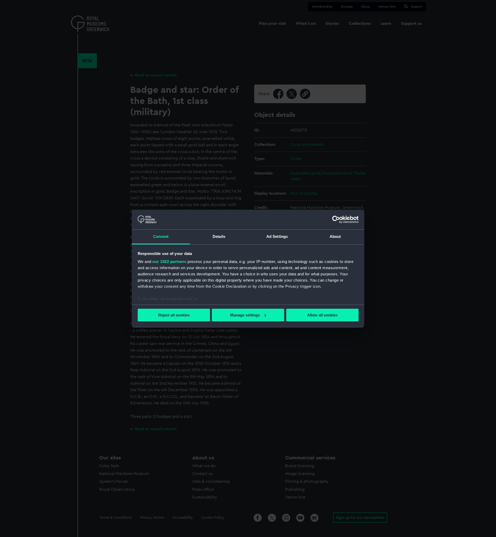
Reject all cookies (174, 315)
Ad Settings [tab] (277, 236)
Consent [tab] (161, 236)
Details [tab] (219, 236)
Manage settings (245, 315)
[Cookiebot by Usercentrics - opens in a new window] (336, 219)
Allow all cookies (322, 315)
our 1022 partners (169, 261)
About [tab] (335, 236)
